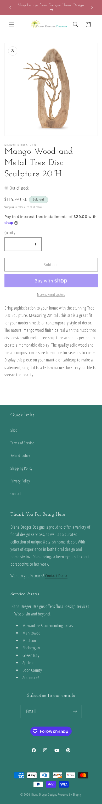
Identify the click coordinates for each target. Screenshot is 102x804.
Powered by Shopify (70, 794)
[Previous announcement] (10, 7)
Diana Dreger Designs (44, 794)
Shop (14, 430)
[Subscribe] (75, 711)
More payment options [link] (51, 294)
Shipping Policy (21, 468)
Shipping (9, 207)
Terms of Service (22, 443)
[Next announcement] (92, 7)
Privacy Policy (20, 481)
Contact (15, 493)
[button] (11, 24)
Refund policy (20, 455)
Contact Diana (56, 576)
